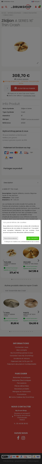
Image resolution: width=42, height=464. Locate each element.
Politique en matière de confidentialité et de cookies (21, 242)
